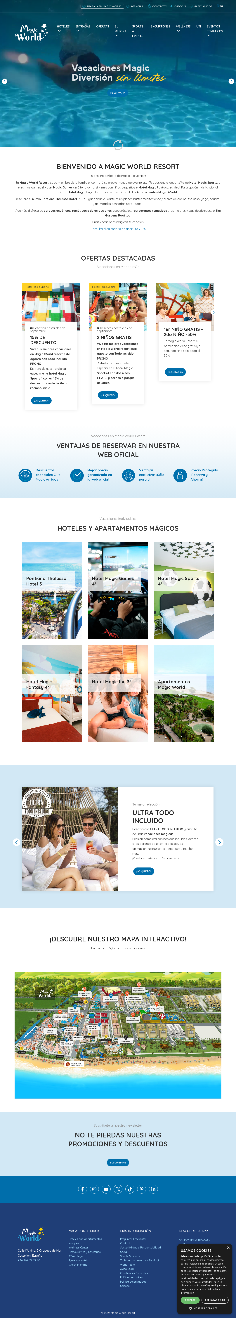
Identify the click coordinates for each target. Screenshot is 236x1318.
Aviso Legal (127, 1269)
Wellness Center (78, 1247)
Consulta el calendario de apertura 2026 (118, 229)
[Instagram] (94, 1192)
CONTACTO (159, 6)
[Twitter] (118, 1192)
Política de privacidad (133, 1281)
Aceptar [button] (190, 1300)
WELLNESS (183, 26)
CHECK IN (180, 6)
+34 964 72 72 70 (29, 1260)
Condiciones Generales (134, 1273)
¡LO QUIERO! (108, 380)
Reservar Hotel (78, 1260)
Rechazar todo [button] (215, 1300)
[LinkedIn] (153, 1192)
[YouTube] (106, 1192)
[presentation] (4, 81)
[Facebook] (82, 1192)
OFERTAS (102, 26)
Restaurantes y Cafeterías (85, 1252)
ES (222, 5)
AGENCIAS (137, 6)
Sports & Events (130, 1256)
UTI (198, 26)
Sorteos (125, 1286)
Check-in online (78, 1264)
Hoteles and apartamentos (85, 1239)
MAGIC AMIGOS (202, 6)
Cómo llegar (76, 1256)
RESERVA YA (117, 92)
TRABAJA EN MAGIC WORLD (104, 6)
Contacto (125, 1243)
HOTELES (63, 26)
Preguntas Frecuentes (133, 1239)
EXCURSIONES (160, 26)
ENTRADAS (82, 26)
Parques (74, 1243)
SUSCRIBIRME (118, 1162)
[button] (205, 1308)
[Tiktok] (129, 1192)
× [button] (228, 1247)
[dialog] (204, 1279)
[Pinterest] (141, 1192)
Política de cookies (131, 1277)
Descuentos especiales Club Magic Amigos (48, 475)
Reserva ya (41, 372)
